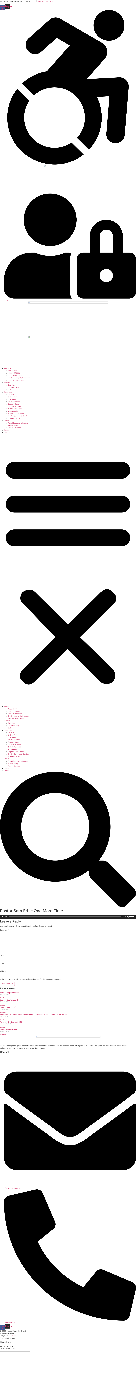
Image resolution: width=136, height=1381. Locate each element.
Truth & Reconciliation (16, 409)
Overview (11, 385)
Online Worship (13, 387)
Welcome (7, 368)
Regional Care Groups (16, 413)
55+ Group (12, 399)
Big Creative (12, 1336)
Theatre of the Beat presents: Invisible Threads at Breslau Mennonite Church (33, 1015)
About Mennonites (15, 375)
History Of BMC (14, 373)
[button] (68, 569)
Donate (6, 432)
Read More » (3, 998)
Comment (4, 930)
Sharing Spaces (14, 418)
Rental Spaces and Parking (18, 423)
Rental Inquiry (13, 425)
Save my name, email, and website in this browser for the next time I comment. (31, 979)
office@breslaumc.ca (45, 1)
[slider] (132, 916)
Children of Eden (14, 406)
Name (3, 955)
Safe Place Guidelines (16, 380)
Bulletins (11, 390)
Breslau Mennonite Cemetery (19, 378)
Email (2, 963)
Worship (7, 383)
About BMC (12, 371)
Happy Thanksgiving (8, 1029)
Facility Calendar (14, 428)
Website (3, 971)
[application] (68, 917)
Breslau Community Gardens (18, 416)
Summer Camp (13, 404)
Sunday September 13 (9, 993)
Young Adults (13, 411)
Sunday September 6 (9, 1000)
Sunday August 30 (8, 1007)
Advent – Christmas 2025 (11, 1022)
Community (8, 392)
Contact (7, 430)
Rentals (6, 421)
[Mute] (128, 917)
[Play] (3, 917)
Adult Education (14, 402)
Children (11, 394)
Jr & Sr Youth (13, 397)
